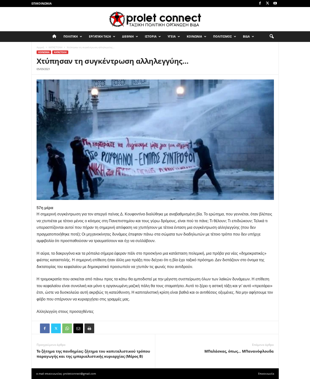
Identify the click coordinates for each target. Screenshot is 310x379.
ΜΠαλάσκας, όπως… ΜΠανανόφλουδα (239, 351)
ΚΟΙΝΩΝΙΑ (194, 36)
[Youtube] (275, 3)
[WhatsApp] (67, 328)
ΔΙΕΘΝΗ (128, 36)
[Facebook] (260, 3)
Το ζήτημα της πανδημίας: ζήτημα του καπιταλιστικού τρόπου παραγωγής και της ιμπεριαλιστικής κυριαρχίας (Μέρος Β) (93, 354)
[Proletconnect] (155, 19)
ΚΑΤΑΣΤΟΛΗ (55, 47)
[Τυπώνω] (89, 328)
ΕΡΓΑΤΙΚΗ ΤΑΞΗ (100, 36)
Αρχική (40, 47)
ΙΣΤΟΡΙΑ (150, 36)
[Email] (78, 328)
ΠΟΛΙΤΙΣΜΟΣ (222, 36)
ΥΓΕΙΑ (172, 36)
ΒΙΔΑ (246, 36)
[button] (271, 36)
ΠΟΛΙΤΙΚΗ (70, 36)
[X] (268, 3)
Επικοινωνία (41, 3)
